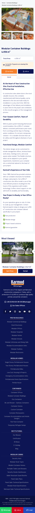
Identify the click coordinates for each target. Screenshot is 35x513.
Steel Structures (16, 325)
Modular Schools (16, 339)
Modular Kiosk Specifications (16, 485)
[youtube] (24, 311)
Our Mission (17, 435)
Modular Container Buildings (17, 396)
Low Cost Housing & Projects (17, 372)
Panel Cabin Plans (16, 479)
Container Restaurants (16, 413)
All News (17, 442)
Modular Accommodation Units (17, 345)
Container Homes (16, 406)
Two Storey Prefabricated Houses (17, 365)
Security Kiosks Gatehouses (17, 472)
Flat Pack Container (16, 422)
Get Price (9, 271)
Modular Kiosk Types (17, 462)
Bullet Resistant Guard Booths (17, 475)
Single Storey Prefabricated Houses (17, 362)
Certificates (17, 438)
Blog (16, 448)
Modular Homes (17, 358)
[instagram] (15, 311)
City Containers (17, 399)
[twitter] (10, 311)
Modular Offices (16, 328)
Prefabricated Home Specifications (16, 379)
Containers (16, 388)
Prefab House (16, 382)
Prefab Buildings (16, 318)
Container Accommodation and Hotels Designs (16, 417)
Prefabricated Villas (16, 369)
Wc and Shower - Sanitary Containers (17, 403)
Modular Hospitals (17, 332)
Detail (25, 271)
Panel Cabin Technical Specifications (16, 482)
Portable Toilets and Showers (17, 468)
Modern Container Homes (16, 465)
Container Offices (17, 392)
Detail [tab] (9, 77)
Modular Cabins (16, 454)
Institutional (16, 431)
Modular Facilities (16, 349)
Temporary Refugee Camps (17, 425)
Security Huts (16, 458)
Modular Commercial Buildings (16, 322)
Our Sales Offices (18, 305)
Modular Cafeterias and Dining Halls (16, 342)
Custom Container (17, 409)
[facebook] (5, 311)
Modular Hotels (17, 335)
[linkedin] (20, 311)
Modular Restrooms (16, 352)
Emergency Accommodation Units (17, 376)
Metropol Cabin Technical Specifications (17, 489)
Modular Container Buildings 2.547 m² (17, 267)
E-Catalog (17, 445)
